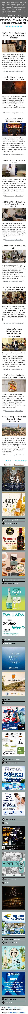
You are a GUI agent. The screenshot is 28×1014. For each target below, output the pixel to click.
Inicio (9, 460)
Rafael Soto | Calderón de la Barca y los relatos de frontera (14, 35)
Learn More (11, 15)
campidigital (9, 1008)
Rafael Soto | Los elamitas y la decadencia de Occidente (14, 419)
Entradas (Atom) (19, 465)
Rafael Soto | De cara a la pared (14, 161)
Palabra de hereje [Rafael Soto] (14, 71)
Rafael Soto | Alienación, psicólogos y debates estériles (14, 204)
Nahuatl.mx (22, 1012)
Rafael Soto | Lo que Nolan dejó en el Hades (14, 78)
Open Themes (13, 1012)
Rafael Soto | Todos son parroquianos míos (14, 288)
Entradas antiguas (20, 460)
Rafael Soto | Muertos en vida (14, 247)
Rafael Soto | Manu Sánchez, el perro (14, 120)
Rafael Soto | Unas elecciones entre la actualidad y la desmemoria (14, 332)
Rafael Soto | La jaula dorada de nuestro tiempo (14, 376)
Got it (19, 15)
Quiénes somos (18, 1008)
